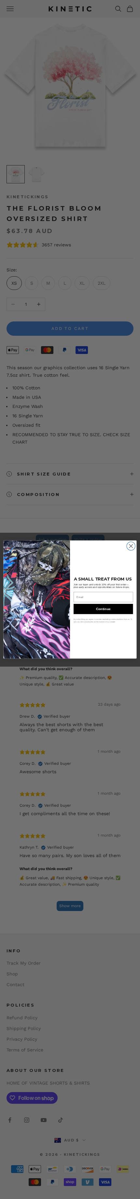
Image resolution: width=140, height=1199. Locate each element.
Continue (103, 609)
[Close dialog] (131, 546)
